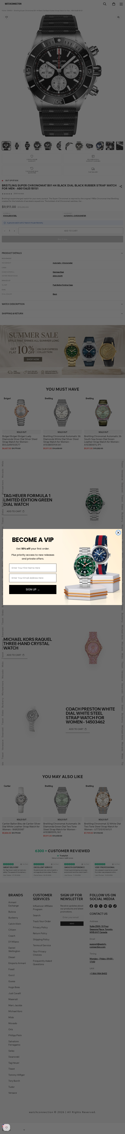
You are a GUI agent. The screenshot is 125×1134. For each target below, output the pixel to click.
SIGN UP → (33, 589)
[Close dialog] (118, 532)
